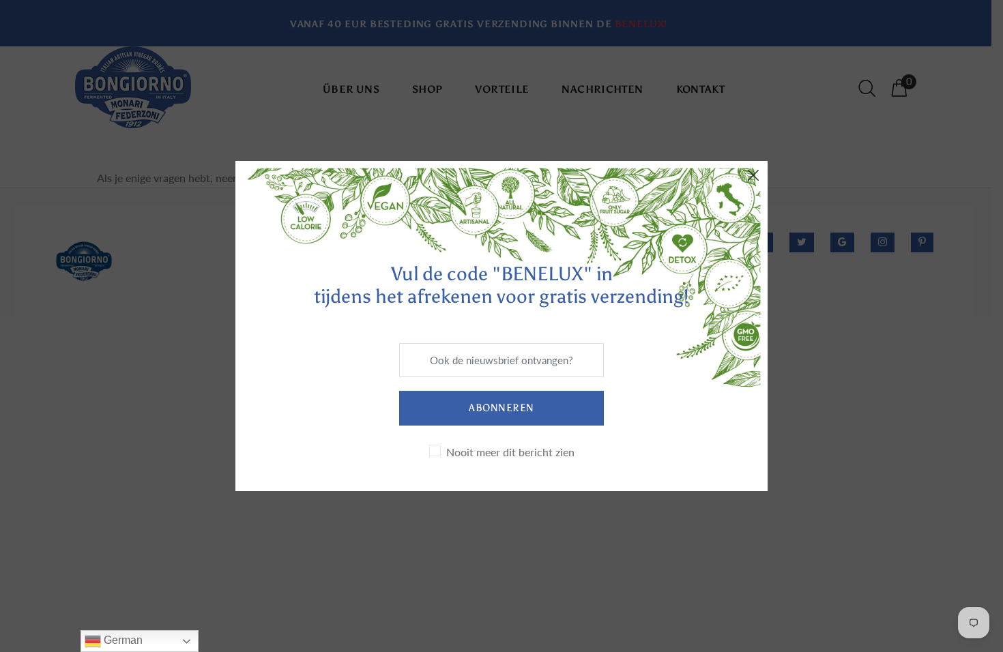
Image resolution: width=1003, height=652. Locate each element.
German (122, 640)
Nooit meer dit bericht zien (510, 451)
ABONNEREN (501, 408)
